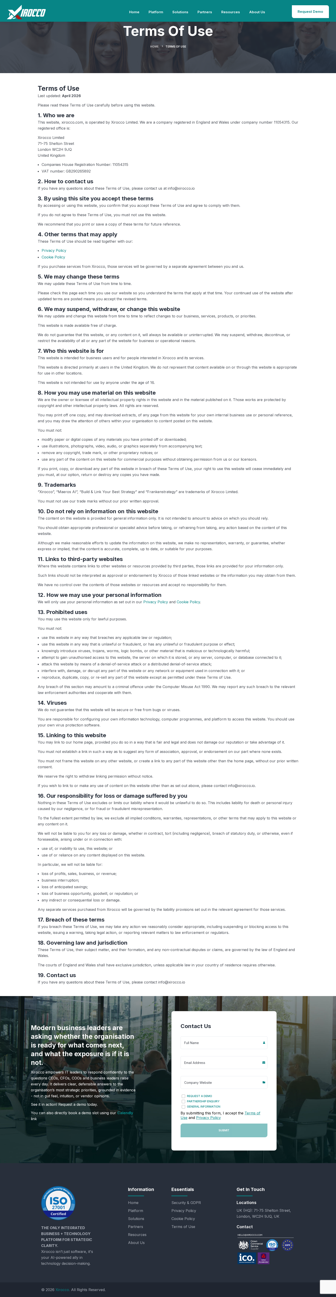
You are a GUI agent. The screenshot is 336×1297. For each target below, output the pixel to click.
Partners (135, 1226)
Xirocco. (63, 1289)
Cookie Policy (53, 257)
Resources (137, 1234)
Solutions (136, 1218)
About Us (136, 1242)
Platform (135, 1210)
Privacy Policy (54, 250)
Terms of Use (183, 1226)
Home (154, 46)
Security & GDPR (186, 1202)
